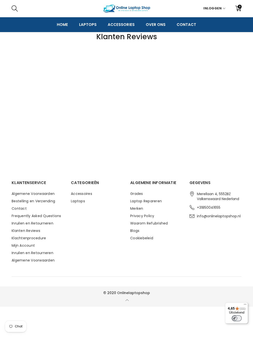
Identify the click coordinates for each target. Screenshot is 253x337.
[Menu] (245, 305)
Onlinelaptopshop (133, 292)
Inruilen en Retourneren (32, 223)
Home (62, 24)
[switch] (237, 318)
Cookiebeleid (141, 238)
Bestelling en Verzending (33, 201)
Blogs (134, 230)
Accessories (121, 24)
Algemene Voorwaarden (33, 193)
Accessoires (81, 193)
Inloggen (212, 8)
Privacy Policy (142, 215)
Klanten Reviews (26, 230)
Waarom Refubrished (149, 223)
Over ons (156, 24)
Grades (136, 193)
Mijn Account (23, 245)
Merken (136, 208)
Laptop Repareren (146, 201)
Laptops (88, 24)
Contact (186, 24)
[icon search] (89, 8)
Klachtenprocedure (29, 238)
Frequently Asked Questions (36, 215)
